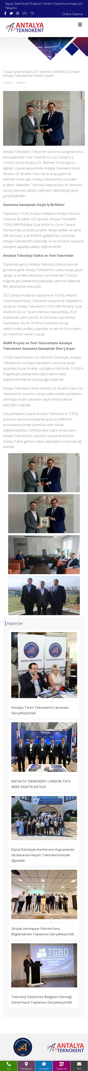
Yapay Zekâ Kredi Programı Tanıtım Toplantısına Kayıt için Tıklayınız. (43, 5)
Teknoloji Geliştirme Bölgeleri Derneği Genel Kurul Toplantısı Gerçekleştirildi (41, 1000)
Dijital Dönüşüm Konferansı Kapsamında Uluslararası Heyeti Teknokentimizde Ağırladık (42, 855)
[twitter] (11, 13)
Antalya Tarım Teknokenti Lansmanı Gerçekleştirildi (40, 710)
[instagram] (17, 13)
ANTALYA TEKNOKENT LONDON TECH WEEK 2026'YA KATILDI (41, 784)
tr (32, 13)
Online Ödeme (72, 14)
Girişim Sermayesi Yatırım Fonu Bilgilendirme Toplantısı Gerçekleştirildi (42, 931)
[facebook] (5, 13)
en (24, 13)
